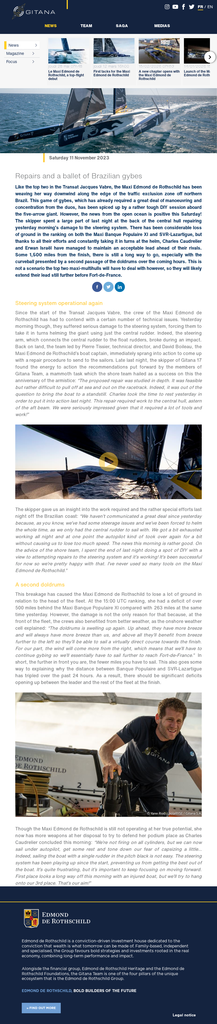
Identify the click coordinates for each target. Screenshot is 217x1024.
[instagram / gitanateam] (167, 7)
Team (86, 26)
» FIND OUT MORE (41, 1008)
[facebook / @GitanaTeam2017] (183, 7)
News (51, 26)
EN (210, 7)
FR (200, 7)
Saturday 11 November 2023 (79, 157)
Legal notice (184, 1015)
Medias (162, 26)
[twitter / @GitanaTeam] (191, 7)
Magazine (15, 53)
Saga (122, 26)
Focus (11, 61)
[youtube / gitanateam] (175, 7)
